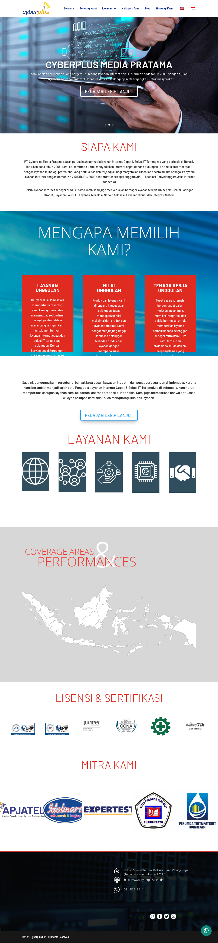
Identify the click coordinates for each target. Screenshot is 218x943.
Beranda (69, 8)
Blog (148, 8)
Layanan (107, 8)
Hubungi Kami (164, 8)
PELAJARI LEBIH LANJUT (109, 91)
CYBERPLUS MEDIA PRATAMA (109, 64)
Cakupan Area (130, 8)
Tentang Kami (88, 8)
